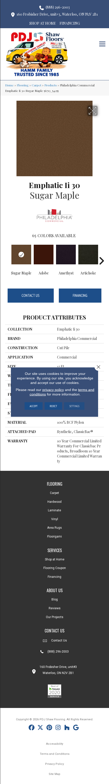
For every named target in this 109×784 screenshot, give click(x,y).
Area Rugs (54, 527)
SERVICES (54, 550)
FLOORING (54, 484)
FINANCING (70, 23)
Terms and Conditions (54, 754)
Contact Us (31, 295)
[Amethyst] (66, 254)
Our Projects (54, 617)
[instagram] (58, 728)
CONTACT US (54, 631)
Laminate (54, 510)
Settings (74, 406)
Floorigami (54, 536)
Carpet (36, 85)
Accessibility (54, 743)
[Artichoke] (88, 254)
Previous (7, 253)
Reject (53, 406)
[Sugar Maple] (21, 254)
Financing (80, 295)
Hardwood (54, 502)
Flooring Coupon (54, 568)
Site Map (54, 774)
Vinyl (54, 519)
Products (50, 85)
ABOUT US (55, 590)
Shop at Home (54, 559)
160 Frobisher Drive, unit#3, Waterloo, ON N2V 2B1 (57, 14)
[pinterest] (49, 728)
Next (101, 253)
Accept (34, 406)
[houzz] (67, 728)
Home (9, 85)
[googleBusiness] (76, 728)
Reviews (55, 608)
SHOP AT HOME (42, 23)
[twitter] (40, 728)
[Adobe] (43, 254)
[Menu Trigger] (102, 43)
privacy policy (53, 390)
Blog (54, 599)
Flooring (23, 85)
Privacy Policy (54, 764)
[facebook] (31, 728)
